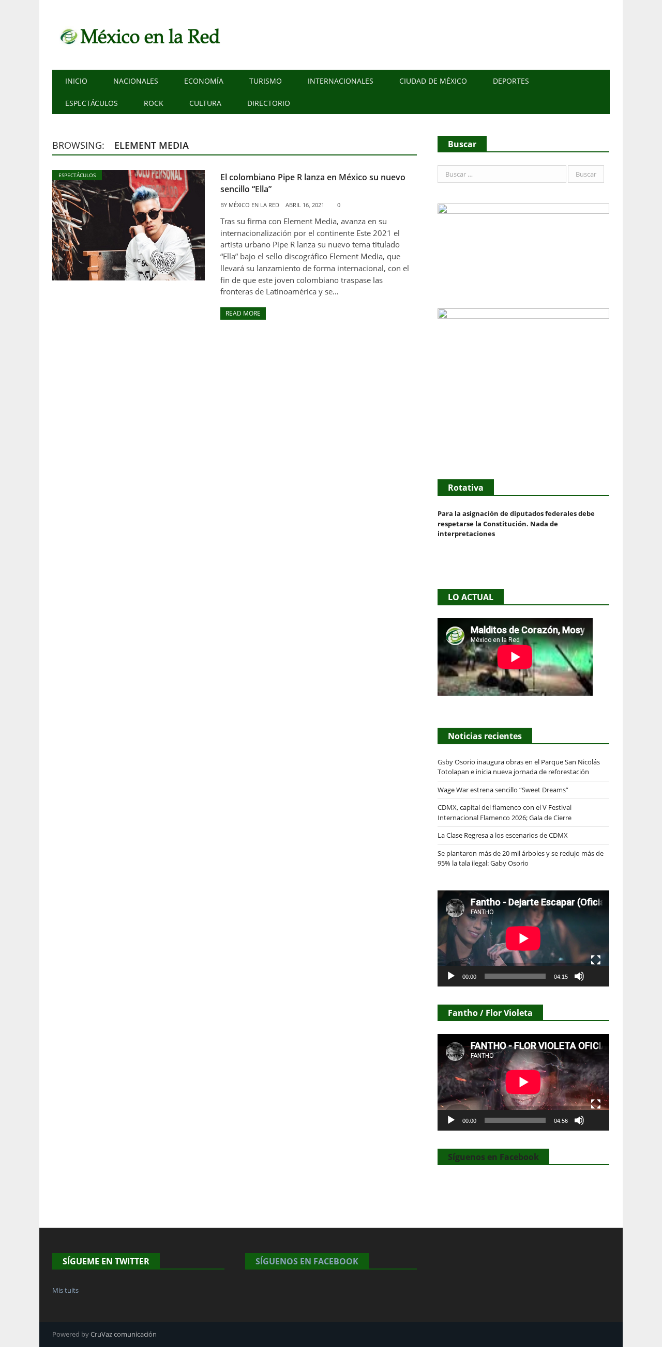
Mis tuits (65, 1290)
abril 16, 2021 (304, 205)
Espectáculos (91, 103)
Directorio (268, 103)
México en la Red (254, 205)
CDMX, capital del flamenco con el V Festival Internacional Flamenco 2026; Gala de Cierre (504, 812)
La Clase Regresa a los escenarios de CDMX (503, 835)
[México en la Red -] (138, 35)
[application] (523, 938)
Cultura (205, 103)
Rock (153, 103)
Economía (203, 81)
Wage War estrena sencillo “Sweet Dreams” (503, 789)
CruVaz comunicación (124, 1334)
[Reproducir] (451, 976)
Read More (243, 313)
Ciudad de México (433, 81)
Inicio (76, 81)
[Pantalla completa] (596, 960)
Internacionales (340, 81)
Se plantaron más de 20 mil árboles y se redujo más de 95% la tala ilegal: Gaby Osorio (521, 858)
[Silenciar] (579, 976)
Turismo (265, 81)
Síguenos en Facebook (493, 1157)
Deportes (511, 81)
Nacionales (135, 81)
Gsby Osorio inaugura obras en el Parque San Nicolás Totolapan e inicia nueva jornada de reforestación (519, 767)
